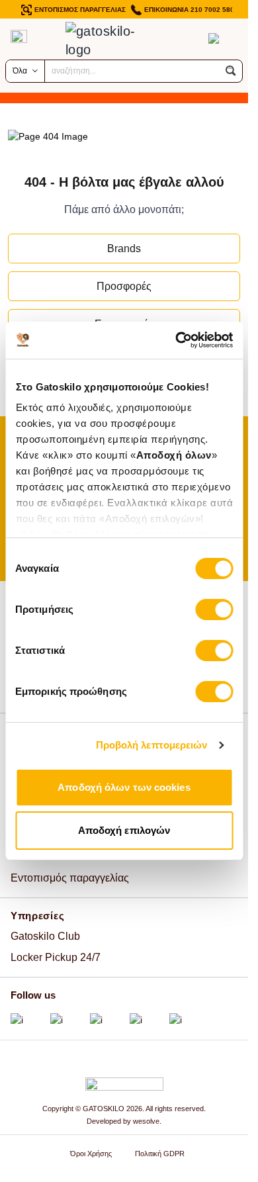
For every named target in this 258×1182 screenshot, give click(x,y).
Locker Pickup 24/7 (56, 957)
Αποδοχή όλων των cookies (124, 787)
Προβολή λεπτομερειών (152, 744)
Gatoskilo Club (45, 936)
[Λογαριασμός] (187, 38)
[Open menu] (19, 36)
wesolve (146, 1121)
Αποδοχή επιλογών (124, 830)
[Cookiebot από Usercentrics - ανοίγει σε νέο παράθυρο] (176, 340)
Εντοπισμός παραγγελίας (70, 878)
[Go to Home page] (111, 40)
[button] (231, 71)
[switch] (214, 609)
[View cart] (213, 38)
